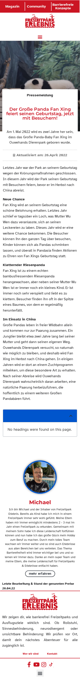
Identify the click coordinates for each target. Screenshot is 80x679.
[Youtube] (36, 664)
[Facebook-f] (29, 664)
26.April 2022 (55, 155)
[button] (40, 37)
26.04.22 (8, 588)
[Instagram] (43, 664)
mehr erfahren (40, 574)
